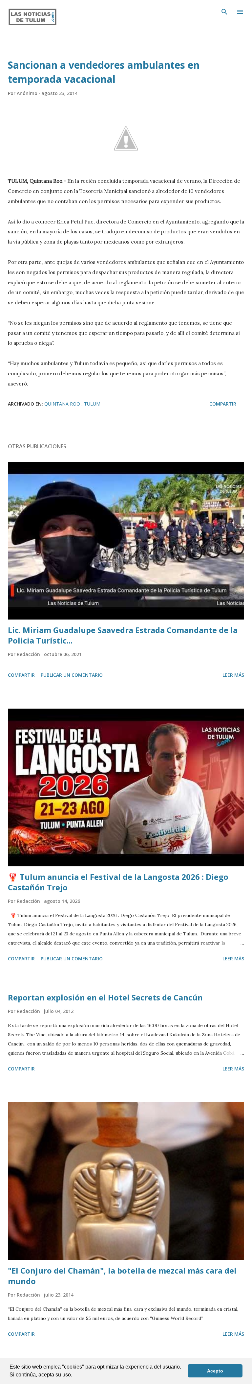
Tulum (92, 404)
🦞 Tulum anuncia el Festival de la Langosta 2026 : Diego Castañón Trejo (118, 882)
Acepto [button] (215, 1370)
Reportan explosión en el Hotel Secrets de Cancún (105, 997)
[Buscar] (224, 12)
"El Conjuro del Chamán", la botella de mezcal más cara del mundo (122, 1275)
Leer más (233, 675)
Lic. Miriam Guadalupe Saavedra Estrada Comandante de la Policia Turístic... (123, 635)
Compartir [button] (222, 404)
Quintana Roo (62, 404)
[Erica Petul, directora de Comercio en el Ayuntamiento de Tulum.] (126, 138)
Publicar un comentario (72, 675)
